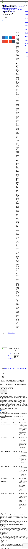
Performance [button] (3, 518)
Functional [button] (2, 512)
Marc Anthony (11, 333)
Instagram (10, 358)
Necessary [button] (2, 409)
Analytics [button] (2, 525)
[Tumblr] (13, 41)
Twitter (9, 355)
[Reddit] (6, 41)
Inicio (5, 368)
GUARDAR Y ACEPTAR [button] (6, 548)
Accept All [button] (10, 388)
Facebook (10, 353)
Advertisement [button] (3, 533)
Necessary (3, 411)
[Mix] (10, 41)
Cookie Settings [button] (3, 388)
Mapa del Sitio (11, 368)
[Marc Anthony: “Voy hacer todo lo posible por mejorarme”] (10, 24)
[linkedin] (10, 37)
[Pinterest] (13, 37)
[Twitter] (6, 37)
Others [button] (1, 541)
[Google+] (3, 41)
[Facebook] (3, 37)
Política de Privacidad (21, 368)
